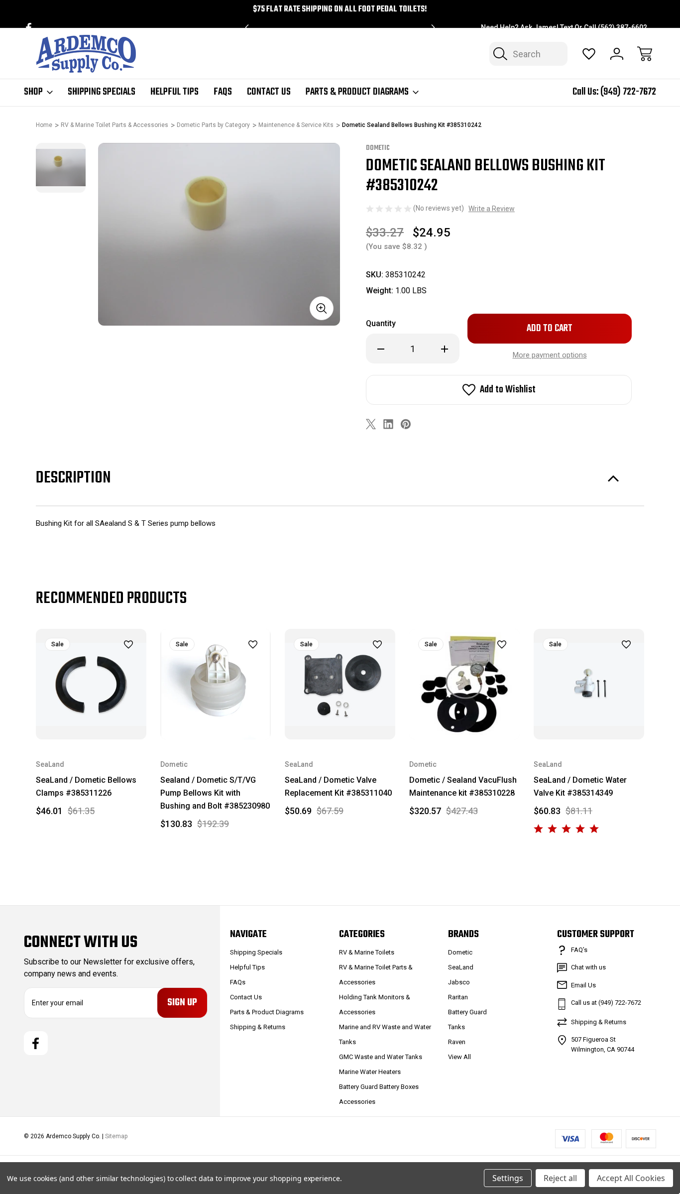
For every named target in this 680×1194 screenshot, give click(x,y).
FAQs (223, 92)
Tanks (456, 1027)
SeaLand (460, 967)
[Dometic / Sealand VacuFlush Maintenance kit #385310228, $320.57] (464, 684)
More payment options (550, 355)
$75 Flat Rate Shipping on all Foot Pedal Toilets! (340, 9)
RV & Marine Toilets (366, 952)
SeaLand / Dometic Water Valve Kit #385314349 (580, 786)
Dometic (460, 952)
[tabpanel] (61, 168)
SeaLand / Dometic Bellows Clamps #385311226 (86, 786)
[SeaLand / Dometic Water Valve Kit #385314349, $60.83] (589, 684)
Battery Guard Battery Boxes (379, 1086)
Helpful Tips (174, 92)
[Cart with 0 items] (644, 53)
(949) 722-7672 (628, 92)
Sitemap (116, 1136)
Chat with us (588, 967)
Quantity (381, 323)
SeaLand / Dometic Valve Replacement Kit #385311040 (338, 786)
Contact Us (269, 92)
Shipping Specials (101, 92)
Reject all (560, 1178)
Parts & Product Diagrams (357, 92)
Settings (507, 1178)
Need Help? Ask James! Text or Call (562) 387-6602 (564, 27)
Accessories (357, 1101)
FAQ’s (579, 950)
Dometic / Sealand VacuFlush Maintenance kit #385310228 (463, 786)
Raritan (458, 997)
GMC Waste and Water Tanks (380, 1057)
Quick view (103, 661)
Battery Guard (467, 1012)
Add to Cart (91, 716)
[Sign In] (616, 53)
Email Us (583, 985)
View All (459, 1057)
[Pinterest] (406, 424)
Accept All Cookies (631, 1178)
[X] (371, 424)
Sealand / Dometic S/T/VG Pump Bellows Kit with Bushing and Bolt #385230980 (215, 793)
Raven (456, 1042)
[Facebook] (28, 27)
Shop (33, 92)
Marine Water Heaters (370, 1071)
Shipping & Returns (257, 1027)
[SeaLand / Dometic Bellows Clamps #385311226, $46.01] (91, 684)
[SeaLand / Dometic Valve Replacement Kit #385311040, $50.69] (340, 684)
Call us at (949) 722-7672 (606, 1002)
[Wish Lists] (588, 53)
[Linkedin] (388, 424)
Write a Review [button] (491, 209)
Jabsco (459, 982)
